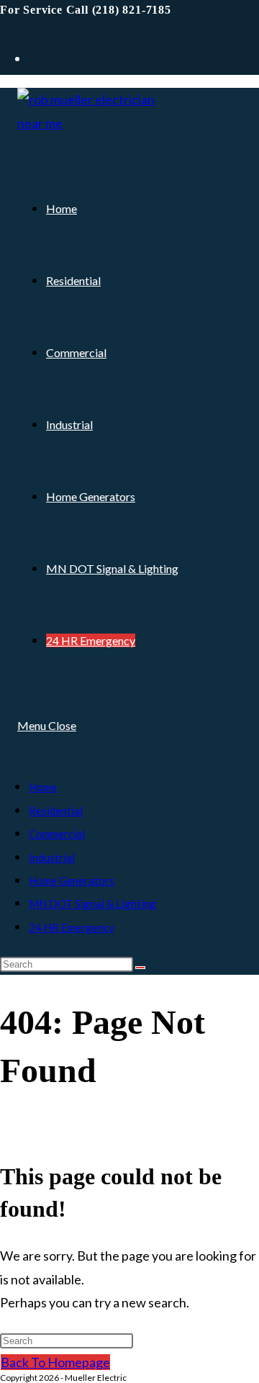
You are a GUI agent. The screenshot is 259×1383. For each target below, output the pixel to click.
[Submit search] (140, 967)
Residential (56, 810)
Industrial (52, 857)
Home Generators (71, 880)
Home (43, 786)
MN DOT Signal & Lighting (92, 903)
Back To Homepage (55, 1362)
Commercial (57, 833)
